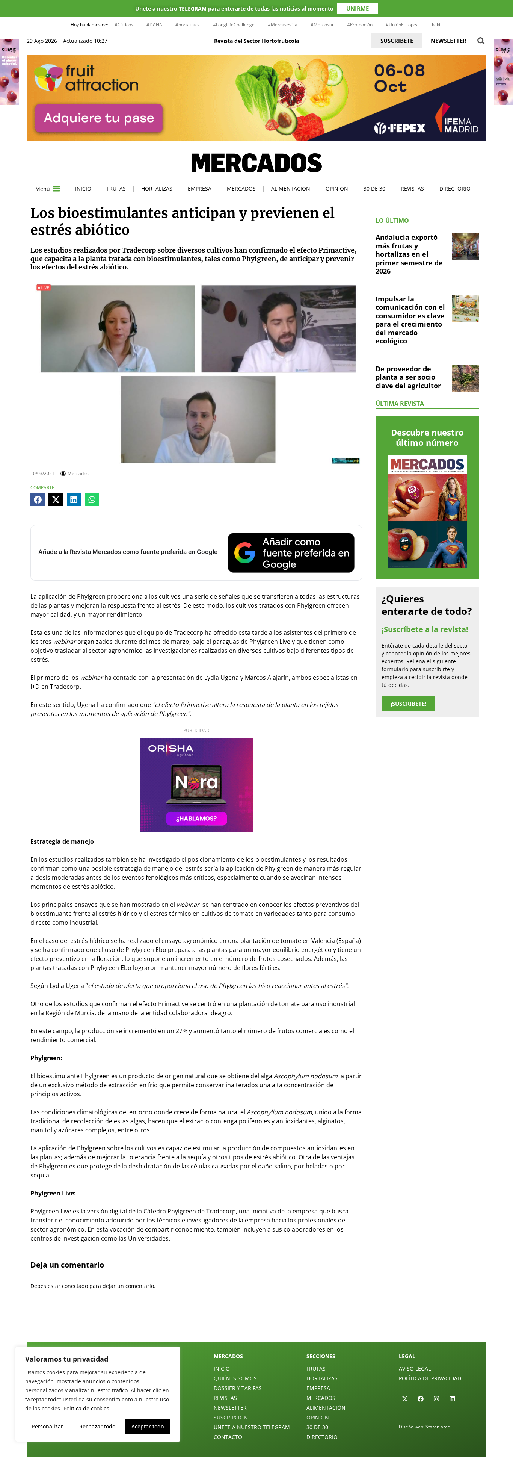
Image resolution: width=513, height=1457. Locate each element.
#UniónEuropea (402, 24)
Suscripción (231, 1417)
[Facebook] (421, 1399)
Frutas (116, 188)
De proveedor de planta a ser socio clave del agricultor (408, 377)
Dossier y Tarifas (238, 1388)
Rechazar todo (97, 1426)
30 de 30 (374, 188)
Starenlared (437, 1427)
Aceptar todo (147, 1426)
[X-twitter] (405, 1399)
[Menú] (56, 188)
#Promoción (360, 24)
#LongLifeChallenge (234, 24)
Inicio (83, 188)
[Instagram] (436, 1399)
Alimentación (290, 188)
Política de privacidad (430, 1378)
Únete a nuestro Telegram (252, 1427)
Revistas (412, 188)
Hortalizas (156, 188)
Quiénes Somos (235, 1378)
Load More (256, 1324)
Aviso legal (415, 1368)
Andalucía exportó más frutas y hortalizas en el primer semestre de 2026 (409, 254)
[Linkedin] (452, 1399)
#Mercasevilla (282, 24)
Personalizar (47, 1426)
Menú (42, 188)
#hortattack (187, 24)
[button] (481, 41)
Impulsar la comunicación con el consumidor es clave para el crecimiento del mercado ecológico (410, 320)
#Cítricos (124, 24)
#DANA (154, 24)
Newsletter (230, 1407)
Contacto (228, 1436)
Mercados (241, 188)
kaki (436, 24)
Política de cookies (86, 1408)
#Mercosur (322, 24)
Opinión (337, 188)
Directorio (455, 188)
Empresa (199, 188)
